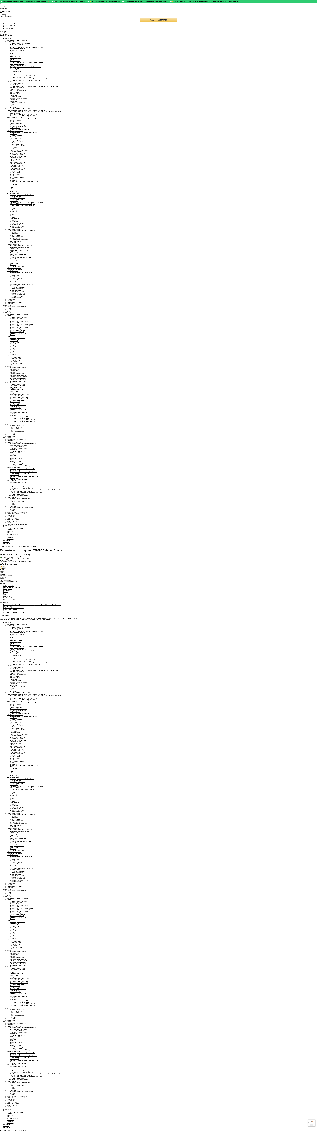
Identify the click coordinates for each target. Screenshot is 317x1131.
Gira (8, 355)
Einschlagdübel (14, 253)
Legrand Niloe (14, 372)
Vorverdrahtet (14, 201)
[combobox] (7, 4)
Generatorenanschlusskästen (18, 445)
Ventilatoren (10, 516)
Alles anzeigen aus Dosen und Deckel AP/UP (23, 119)
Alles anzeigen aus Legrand (18, 367)
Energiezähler (14, 73)
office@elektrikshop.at (161, 1)
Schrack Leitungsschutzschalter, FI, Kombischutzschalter (26, 47)
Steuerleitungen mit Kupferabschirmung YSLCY (24, 181)
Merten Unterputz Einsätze (17, 385)
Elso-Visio (10, 411)
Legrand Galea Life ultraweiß (18, 376)
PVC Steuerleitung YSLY (17, 163)
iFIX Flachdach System (17, 446)
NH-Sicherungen (15, 68)
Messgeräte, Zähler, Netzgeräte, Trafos (18, 512)
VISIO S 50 (13, 415)
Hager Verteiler (14, 89)
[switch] (311, 1125)
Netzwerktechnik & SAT (13, 467)
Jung (8, 424)
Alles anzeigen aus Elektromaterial (17, 40)
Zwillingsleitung (14, 192)
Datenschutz (7, 596)
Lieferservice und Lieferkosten (12, 587)
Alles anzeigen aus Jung (17, 425)
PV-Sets (12, 457)
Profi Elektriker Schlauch (17, 196)
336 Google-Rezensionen (112, 1)
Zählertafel (13, 107)
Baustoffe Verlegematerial (14, 269)
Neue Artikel (6, 543)
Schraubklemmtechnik (16, 236)
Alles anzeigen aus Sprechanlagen (20, 498)
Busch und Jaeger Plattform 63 (19, 399)
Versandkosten (25, 618)
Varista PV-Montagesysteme (18, 463)
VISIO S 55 (13, 414)
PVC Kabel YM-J (15, 171)
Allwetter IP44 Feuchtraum (17, 396)
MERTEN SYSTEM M (16, 387)
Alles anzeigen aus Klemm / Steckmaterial (22, 230)
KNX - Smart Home (12, 506)
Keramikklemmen (15, 235)
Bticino (12, 500)
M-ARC (12, 388)
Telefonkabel (13, 183)
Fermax (12, 503)
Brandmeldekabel (15, 137)
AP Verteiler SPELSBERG (17, 93)
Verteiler (9, 81)
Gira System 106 (15, 360)
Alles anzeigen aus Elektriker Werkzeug (21, 272)
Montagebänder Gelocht (17, 262)
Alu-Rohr (12, 214)
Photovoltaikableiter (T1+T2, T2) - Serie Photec (23, 116)
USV (11, 485)
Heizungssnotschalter (16, 288)
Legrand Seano (14, 369)
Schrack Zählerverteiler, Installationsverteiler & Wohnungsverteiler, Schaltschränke (34, 86)
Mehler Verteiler (14, 92)
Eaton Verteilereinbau (16, 44)
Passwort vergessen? (9, 28)
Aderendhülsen (14, 232)
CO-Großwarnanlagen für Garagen (20, 487)
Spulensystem (14, 180)
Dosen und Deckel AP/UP (14, 117)
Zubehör (12, 335)
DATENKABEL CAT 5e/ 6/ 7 (18, 138)
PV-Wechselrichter (15, 461)
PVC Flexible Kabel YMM (17, 168)
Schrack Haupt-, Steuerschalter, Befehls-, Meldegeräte (26, 76)
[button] (158, 19)
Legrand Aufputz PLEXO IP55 (18, 379)
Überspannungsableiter (17, 64)
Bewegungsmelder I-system (18, 330)
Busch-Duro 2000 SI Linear (18, 405)
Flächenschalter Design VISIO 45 (19, 418)
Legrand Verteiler (15, 99)
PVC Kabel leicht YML (16, 169)
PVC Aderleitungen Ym (17, 166)
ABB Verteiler (14, 95)
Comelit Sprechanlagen (17, 501)
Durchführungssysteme (16, 140)
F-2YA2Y (12, 143)
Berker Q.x (13, 353)
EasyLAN (9, 522)
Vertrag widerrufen (8, 586)
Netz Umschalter (15, 70)
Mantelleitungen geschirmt (17, 162)
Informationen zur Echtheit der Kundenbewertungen (15, 554)
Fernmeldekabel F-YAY (17, 144)
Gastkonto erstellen (9, 25)
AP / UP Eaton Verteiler (17, 87)
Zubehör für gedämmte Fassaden (19, 129)
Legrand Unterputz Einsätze (18, 378)
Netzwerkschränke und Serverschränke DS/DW (24, 476)
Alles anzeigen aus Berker (17, 338)
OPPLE (9, 892)
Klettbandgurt (14, 260)
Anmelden (9, 16)
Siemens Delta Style (16, 329)
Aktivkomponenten (15, 470)
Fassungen (10, 300)
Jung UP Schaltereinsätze (17, 431)
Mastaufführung (14, 218)
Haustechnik (7, 437)
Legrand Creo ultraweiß (17, 373)
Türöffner (12, 504)
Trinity (8, 895)
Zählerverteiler (14, 84)
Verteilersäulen (11, 299)
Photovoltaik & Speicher (14, 442)
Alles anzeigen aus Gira (17, 357)
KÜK (11, 105)
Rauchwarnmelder (12, 521)
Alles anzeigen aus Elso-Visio (18, 412)
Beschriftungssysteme (16, 277)
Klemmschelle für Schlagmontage (20, 259)
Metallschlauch (14, 213)
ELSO (11, 422)
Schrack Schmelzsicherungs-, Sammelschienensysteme (26, 62)
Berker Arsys (13, 350)
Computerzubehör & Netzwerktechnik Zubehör (23, 472)
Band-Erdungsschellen (16, 113)
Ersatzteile (10, 440)
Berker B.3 (13, 344)
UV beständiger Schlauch (17, 198)
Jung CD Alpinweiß (15, 428)
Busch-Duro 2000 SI (16, 403)
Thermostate (10, 536)
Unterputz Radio (11, 515)
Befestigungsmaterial (13, 244)
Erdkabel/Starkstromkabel (17, 141)
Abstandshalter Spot (16, 120)
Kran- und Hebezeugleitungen (19, 156)
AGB (4, 593)
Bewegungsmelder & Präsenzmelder (17, 495)
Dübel (11, 251)
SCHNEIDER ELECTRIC (17, 49)
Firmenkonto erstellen (9, 27)
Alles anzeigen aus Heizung (15, 528)
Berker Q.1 (13, 351)
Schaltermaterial (8, 896)
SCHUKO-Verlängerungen (18, 294)
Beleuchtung (7, 889)
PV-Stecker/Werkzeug (16, 458)
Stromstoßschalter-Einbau (14, 302)
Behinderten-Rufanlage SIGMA (16, 513)
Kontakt (5, 592)
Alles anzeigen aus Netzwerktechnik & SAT (22, 469)
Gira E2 (12, 364)
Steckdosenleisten (15, 297)
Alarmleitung (13, 134)
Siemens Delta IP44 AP (17, 332)
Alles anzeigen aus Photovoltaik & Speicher (23, 443)
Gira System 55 (14, 361)
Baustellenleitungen (16, 135)
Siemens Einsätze (15, 320)
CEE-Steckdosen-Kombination (19, 98)
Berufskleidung (14, 275)
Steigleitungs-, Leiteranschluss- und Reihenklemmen (25, 67)
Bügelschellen (14, 220)
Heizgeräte (10, 531)
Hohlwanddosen (15, 128)
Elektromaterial (7, 38)
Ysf (11, 190)
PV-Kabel (13, 454)
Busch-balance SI (15, 402)
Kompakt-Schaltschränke (17, 102)
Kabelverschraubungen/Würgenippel (20, 257)
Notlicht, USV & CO (12, 481)
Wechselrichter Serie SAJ (17, 464)
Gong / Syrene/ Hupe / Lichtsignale (17, 524)
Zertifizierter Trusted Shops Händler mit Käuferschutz (70, 1)
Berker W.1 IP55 (14, 342)
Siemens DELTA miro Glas (18, 318)
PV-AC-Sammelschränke (17, 451)
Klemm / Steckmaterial (13, 229)
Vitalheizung (10, 539)
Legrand (12, 55)
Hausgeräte (6, 540)
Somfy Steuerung (12, 518)
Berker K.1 (13, 348)
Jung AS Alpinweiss (16, 427)
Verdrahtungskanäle (16, 210)
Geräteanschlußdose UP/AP (18, 333)
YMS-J (12, 187)
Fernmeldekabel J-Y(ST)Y (17, 146)
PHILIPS (9, 893)
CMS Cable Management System (19, 247)
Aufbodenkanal (14, 221)
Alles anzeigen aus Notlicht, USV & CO (21, 482)
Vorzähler (13, 104)
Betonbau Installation (16, 122)
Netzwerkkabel (14, 475)
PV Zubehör (13, 449)
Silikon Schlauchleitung (17, 177)
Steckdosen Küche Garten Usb (19, 296)
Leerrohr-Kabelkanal (13, 193)
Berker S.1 (13, 345)
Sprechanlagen (11, 497)
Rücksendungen (8, 606)
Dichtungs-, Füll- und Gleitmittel (19, 250)
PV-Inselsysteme (15, 452)
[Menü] (314, 1120)
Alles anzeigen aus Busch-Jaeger (20, 394)
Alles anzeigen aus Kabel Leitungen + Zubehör (23, 132)
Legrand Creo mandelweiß (18, 375)
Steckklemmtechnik (15, 241)
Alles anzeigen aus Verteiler (18, 83)
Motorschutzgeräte (15, 58)
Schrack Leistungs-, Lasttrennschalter (21, 77)
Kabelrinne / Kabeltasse (14, 268)
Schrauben (13, 265)
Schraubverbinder (15, 238)
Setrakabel (13, 175)
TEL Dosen (13, 433)
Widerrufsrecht (7, 595)
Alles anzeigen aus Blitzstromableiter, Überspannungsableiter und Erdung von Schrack (35, 111)
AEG (11, 53)
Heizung (5, 527)
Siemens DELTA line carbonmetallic (20, 326)
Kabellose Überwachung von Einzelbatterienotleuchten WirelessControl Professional (35, 490)
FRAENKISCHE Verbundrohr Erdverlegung (22, 204)
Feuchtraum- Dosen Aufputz (18, 126)
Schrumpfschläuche (16, 172)
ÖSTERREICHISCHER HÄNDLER (13, 612)
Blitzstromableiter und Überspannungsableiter (23, 114)
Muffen (12, 207)
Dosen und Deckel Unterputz (18, 125)
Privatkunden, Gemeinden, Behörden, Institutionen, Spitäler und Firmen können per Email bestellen (32, 605)
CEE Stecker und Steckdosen (18, 287)
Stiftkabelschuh (14, 242)
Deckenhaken (14, 248)
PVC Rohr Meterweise (16, 199)
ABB (11, 52)
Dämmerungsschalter (13, 519)
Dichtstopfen (13, 217)
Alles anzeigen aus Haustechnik (16, 439)
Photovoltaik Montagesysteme (18, 448)
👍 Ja (2, 566)
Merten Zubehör (14, 391)
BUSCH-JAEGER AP (16, 406)
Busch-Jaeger (11, 393)
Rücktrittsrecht (7, 598)
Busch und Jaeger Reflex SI (18, 400)
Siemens (12, 510)
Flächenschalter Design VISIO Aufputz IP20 (22, 420)
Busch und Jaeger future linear (19, 397)
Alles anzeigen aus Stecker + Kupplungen (22, 284)
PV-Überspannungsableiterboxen (19, 460)
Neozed (12, 59)
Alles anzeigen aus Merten (18, 384)
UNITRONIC (13, 184)
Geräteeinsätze (14, 339)
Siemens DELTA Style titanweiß (19, 327)
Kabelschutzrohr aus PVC (17, 226)
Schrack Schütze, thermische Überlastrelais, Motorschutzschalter (29, 79)
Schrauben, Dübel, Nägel (17, 266)
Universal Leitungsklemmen (18, 65)
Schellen (12, 208)
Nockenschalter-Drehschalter (18, 291)
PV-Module (13, 455)
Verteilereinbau (11, 41)
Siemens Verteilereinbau (17, 50)
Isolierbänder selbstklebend (18, 254)
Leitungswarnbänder (16, 159)
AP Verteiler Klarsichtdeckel (18, 90)
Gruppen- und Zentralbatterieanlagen (21, 491)
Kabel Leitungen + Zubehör (15, 131)
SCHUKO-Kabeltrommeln (17, 293)
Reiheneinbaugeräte (16, 56)
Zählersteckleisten (15, 71)
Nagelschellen (14, 263)
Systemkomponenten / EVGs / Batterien (21, 488)
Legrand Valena (14, 370)
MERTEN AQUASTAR (16, 390)
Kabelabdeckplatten (16, 151)
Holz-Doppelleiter (15, 280)
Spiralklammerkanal (16, 227)
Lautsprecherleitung (16, 157)
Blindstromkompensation (17, 494)
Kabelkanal (13, 211)
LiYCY (12, 160)
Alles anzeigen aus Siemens (18, 317)
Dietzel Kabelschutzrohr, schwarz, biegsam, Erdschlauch (26, 202)
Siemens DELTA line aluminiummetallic (21, 324)
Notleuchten (13, 484)
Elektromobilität (7, 525)
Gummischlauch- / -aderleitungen (19, 150)
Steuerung (10, 887)
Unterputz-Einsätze (15, 408)
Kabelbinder (13, 256)
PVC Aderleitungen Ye (16, 165)
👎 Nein (3, 568)
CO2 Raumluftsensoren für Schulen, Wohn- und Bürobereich (27, 492)
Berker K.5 (13, 347)
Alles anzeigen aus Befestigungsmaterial (22, 245)
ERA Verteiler (14, 101)
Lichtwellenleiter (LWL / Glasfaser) (20, 473)
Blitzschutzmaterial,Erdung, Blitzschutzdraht (19, 108)
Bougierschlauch (15, 224)
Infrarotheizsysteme (12, 534)
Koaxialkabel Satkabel (16, 154)
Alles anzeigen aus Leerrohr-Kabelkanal (22, 195)
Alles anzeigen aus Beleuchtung (16, 890)
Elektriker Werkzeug (12, 271)
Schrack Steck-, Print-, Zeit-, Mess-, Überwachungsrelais (26, 80)
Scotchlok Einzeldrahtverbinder (19, 239)
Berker (8, 336)
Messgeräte (13, 281)
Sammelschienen (15, 61)
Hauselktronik (14, 341)
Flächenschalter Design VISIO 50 (19, 417)
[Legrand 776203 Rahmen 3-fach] (10, 557)
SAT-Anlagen (14, 478)
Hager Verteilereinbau (16, 46)
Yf (10, 186)
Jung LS (12, 430)
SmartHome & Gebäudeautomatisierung (18, 466)
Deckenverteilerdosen (16, 123)
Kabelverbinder (14, 233)
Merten (9, 382)
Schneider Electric (15, 96)
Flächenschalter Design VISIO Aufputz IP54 (22, 421)
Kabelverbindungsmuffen (17, 153)
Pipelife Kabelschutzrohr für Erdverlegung (22, 205)
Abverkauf (6, 542)
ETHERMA (10, 530)
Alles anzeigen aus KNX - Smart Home (21, 507)
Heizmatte (10, 533)
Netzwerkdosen (11, 436)
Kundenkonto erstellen (10, 24)
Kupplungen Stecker (16, 290)
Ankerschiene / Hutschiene (18, 223)
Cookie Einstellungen (9, 599)
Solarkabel (13, 178)
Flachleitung (13, 147)
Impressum (6, 590)
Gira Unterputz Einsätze (17, 363)
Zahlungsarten (7, 589)
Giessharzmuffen (15, 148)
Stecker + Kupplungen (13, 283)
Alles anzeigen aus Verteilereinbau (20, 43)
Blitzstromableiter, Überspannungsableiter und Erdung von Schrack (26, 110)
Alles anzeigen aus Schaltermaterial (17, 898)
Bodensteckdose (15, 285)
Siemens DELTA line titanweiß (19, 321)
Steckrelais (13, 74)
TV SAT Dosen (11, 434)
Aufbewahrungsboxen (16, 274)
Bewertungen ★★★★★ (10, 609)
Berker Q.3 (13, 354)
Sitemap (5, 611)
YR (11, 189)
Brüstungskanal (14, 216)
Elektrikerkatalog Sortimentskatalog (13, 608)
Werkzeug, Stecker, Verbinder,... (19, 479)
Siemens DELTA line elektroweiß (19, 323)
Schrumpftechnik (15, 174)
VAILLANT (10, 537)
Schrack (12, 509)
